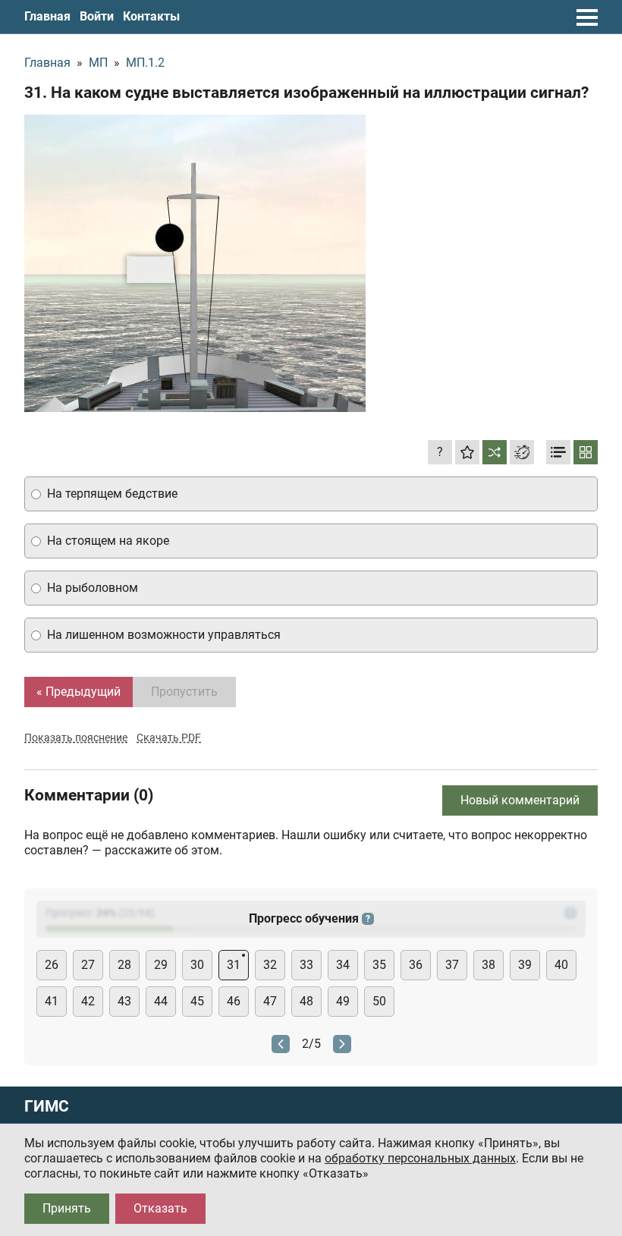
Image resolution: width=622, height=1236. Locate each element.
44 (161, 1001)
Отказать (160, 1208)
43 (124, 1001)
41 (51, 1001)
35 (379, 965)
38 (488, 965)
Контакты (151, 16)
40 (561, 965)
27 (88, 965)
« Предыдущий (78, 691)
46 (233, 1001)
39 (525, 965)
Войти (97, 16)
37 (452, 965)
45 (197, 1001)
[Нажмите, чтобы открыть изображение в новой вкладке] (195, 263)
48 (306, 1001)
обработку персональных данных (420, 1158)
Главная (47, 16)
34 (343, 965)
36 (416, 965)
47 (270, 1001)
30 (197, 965)
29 (161, 965)
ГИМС (46, 1107)
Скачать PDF (169, 737)
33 (306, 965)
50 (379, 1001)
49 (343, 1001)
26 (51, 965)
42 (88, 1001)
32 (270, 965)
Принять (66, 1208)
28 (124, 965)
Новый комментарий (520, 800)
